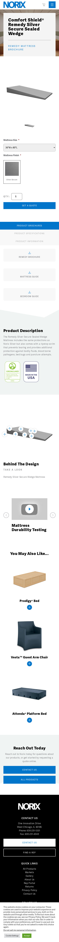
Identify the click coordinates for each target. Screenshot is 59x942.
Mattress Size (11, 140)
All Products (29, 868)
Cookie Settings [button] (12, 936)
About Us (29, 879)
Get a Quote (29, 205)
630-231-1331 (33, 830)
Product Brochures (29, 225)
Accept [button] (27, 936)
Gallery (29, 875)
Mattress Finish (12, 155)
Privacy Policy (29, 890)
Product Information (29, 241)
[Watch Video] (29, 509)
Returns (29, 886)
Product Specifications (29, 233)
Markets (29, 872)
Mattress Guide (29, 276)
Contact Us (29, 893)
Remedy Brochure (29, 257)
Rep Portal (29, 883)
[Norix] (14, 4)
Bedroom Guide (29, 296)
